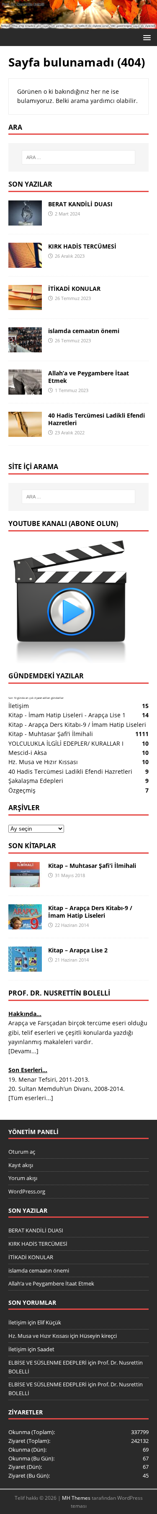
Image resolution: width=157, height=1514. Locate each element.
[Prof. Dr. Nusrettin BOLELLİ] (78, 24)
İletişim (18, 706)
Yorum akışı (22, 1178)
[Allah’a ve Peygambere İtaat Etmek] (25, 389)
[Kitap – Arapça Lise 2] (25, 967)
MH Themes (76, 1497)
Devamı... (23, 1051)
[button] (145, 37)
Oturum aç (21, 1151)
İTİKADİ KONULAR (74, 289)
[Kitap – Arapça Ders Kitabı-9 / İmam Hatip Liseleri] (25, 925)
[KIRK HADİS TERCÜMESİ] (25, 263)
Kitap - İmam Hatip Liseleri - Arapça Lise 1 (67, 715)
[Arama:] (78, 157)
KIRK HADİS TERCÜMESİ (82, 246)
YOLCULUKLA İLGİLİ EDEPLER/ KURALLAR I (66, 743)
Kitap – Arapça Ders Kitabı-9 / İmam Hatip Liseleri (90, 911)
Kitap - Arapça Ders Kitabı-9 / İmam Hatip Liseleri (77, 725)
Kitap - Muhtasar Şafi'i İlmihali (50, 734)
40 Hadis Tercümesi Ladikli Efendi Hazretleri (96, 419)
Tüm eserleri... (30, 1098)
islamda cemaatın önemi (83, 331)
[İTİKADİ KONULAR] (25, 305)
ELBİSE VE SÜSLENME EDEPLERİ (47, 1362)
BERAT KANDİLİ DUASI (80, 204)
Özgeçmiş (22, 790)
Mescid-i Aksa (27, 753)
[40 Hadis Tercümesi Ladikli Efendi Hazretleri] (25, 432)
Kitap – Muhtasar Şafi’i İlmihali (92, 866)
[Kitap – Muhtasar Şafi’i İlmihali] (25, 882)
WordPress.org (26, 1191)
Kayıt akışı (20, 1165)
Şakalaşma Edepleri (35, 781)
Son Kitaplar (32, 845)
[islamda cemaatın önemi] (25, 347)
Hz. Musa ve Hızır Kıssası (43, 762)
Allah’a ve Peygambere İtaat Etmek (88, 377)
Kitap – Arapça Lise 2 (78, 950)
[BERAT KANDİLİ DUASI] (25, 220)
